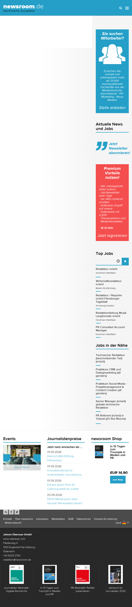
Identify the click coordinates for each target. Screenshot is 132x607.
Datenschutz (84, 519)
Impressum (42, 519)
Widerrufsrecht (13, 522)
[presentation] (125, 261)
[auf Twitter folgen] (16, 512)
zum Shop (118, 479)
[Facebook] (11, 512)
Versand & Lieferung (105, 519)
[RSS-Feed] (5, 512)
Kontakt (7, 519)
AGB (70, 519)
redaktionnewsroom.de (17, 559)
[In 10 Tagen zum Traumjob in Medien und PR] (99, 452)
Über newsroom (24, 519)
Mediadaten (58, 519)
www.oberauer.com (14, 538)
